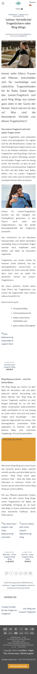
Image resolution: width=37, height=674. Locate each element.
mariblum (22, 36)
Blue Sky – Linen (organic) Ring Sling (9, 556)
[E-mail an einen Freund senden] (21, 573)
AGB (24, 637)
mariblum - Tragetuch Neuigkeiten (19, 15)
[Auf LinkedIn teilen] (30, 573)
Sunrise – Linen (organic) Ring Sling (27, 556)
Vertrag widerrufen (18, 666)
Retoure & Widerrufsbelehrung (18, 645)
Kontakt (22, 647)
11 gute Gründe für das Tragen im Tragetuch (9, 610)
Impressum (16, 637)
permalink (26, 588)
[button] (3, 3)
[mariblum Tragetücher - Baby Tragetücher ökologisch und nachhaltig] (18, 3)
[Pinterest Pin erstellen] (25, 573)
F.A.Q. (13, 647)
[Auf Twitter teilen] (16, 573)
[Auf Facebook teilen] (11, 573)
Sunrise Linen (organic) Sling (9, 366)
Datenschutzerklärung (18, 639)
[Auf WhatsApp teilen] (6, 573)
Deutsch (32, 2)
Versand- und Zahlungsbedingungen (18, 642)
